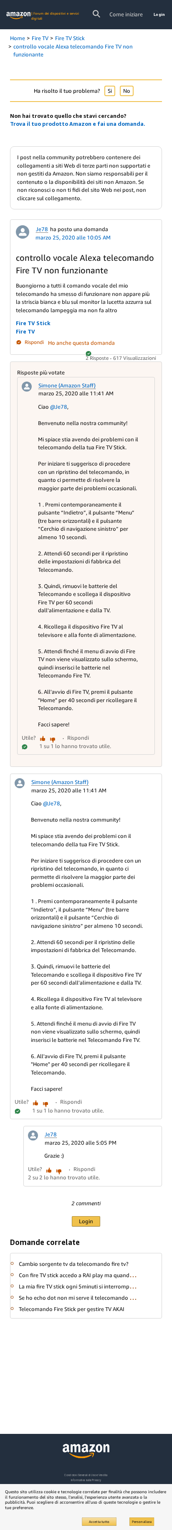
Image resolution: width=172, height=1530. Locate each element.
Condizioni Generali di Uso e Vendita (85, 1475)
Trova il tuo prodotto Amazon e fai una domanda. (77, 123)
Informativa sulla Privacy (86, 1480)
